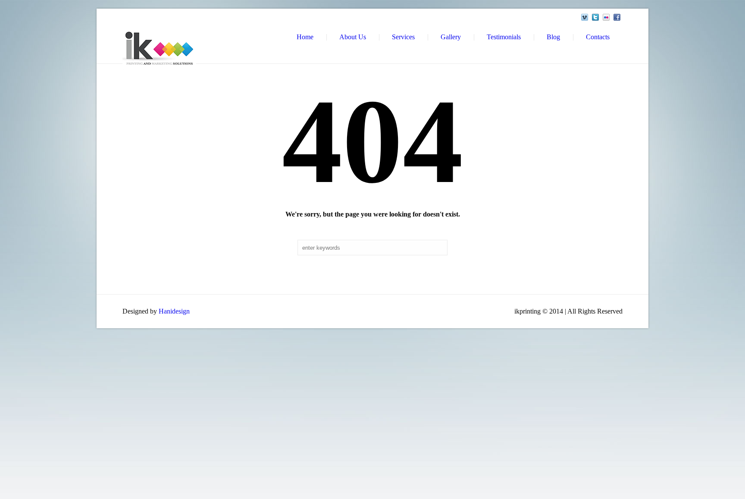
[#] (584, 17)
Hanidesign (174, 311)
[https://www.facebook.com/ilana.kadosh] (617, 17)
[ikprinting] (159, 48)
